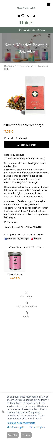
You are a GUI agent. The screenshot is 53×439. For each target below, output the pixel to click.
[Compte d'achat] (34, 16)
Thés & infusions (25, 66)
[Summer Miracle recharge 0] (26, 96)
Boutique (9, 66)
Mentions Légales (16, 427)
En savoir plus (37, 427)
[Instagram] (26, 22)
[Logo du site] (26, 10)
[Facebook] (21, 22)
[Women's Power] (14, 261)
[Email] (31, 22)
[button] (28, 16)
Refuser (26, 435)
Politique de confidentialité (21, 422)
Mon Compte (26, 296)
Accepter (12, 435)
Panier (26, 316)
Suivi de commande (26, 306)
